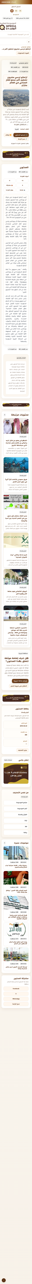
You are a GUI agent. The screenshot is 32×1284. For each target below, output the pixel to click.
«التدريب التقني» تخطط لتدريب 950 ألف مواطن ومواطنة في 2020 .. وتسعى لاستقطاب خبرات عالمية (17, 631)
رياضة (25, 832)
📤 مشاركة (9, 185)
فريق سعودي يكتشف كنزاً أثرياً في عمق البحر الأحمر (16, 480)
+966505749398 (5, 2)
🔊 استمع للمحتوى (21, 135)
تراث (25, 820)
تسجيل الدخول (16, 6)
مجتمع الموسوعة (21, 802)
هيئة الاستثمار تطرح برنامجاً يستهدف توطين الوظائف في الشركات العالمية (17, 917)
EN (16, 11)
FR (20, 11)
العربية (17, 129)
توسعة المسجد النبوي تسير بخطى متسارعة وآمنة (16, 968)
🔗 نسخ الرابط (22, 139)
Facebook (16, 989)
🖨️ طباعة (22, 190)
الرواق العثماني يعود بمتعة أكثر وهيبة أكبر (17, 592)
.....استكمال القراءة (21, 124)
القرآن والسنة (22, 814)
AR (12, 11)
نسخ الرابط (16, 1004)
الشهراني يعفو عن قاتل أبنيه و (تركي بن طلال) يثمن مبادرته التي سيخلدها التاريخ (16, 443)
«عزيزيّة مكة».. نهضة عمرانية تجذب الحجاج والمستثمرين (16, 866)
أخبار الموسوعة (22, 808)
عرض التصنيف (22, 750)
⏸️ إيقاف (8, 135)
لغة (26, 826)
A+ (22, 180)
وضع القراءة (9, 190)
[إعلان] (16, 773)
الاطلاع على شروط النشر (19, 686)
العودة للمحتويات (23, 53)
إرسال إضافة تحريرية (20, 681)
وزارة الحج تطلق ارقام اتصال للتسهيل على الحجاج (18, 943)
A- (9, 180)
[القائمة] (29, 42)
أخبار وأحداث (13, 63)
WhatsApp (16, 999)
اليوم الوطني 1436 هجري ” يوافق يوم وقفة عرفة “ (16, 891)
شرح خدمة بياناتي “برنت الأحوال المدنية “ (18, 556)
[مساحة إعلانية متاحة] (16, 154)
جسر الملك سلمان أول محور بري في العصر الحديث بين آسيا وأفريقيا (16, 518)
